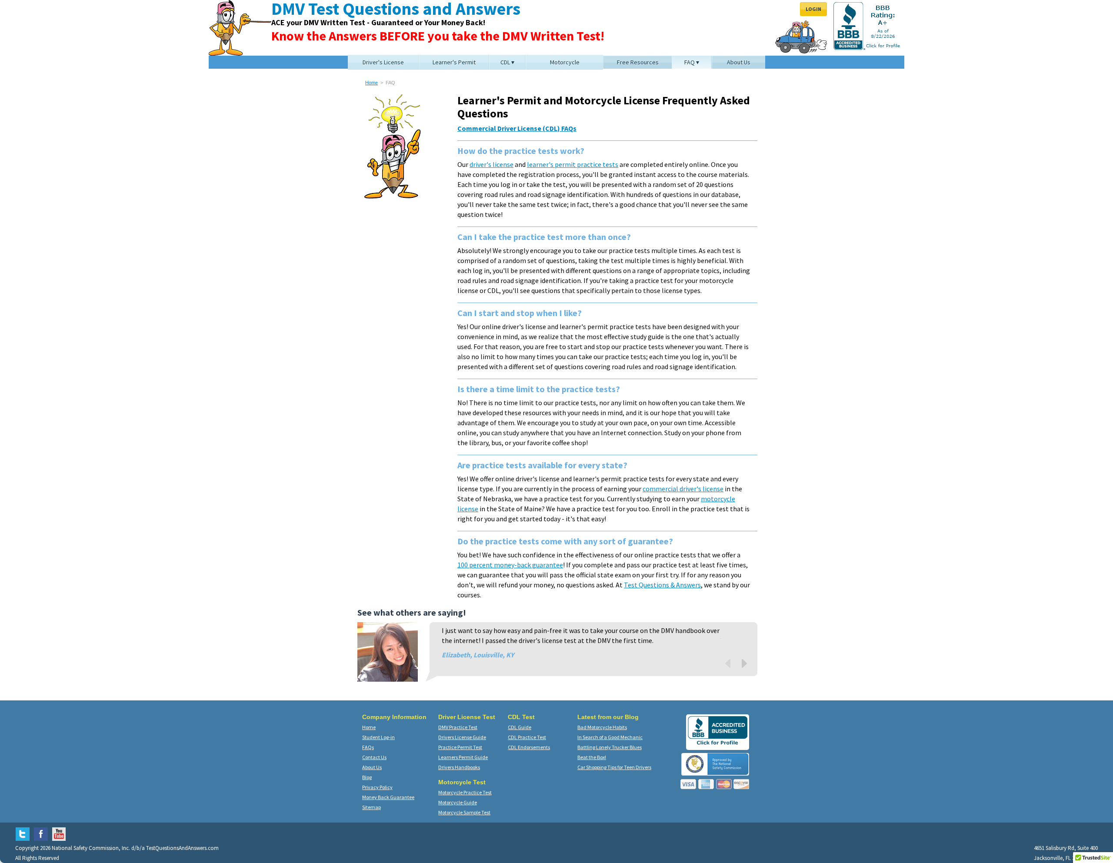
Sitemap (371, 807)
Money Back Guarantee (388, 797)
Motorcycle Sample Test (464, 812)
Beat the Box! (591, 757)
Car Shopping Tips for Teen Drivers (614, 767)
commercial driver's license (683, 488)
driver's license (491, 164)
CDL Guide (519, 727)
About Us (372, 767)
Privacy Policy (377, 787)
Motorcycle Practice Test (465, 792)
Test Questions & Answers (662, 584)
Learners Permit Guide (463, 757)
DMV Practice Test (457, 727)
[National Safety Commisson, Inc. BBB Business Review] (717, 744)
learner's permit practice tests (572, 164)
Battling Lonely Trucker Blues (609, 747)
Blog (367, 777)
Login (813, 9)
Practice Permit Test (460, 747)
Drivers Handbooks (459, 767)
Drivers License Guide (462, 737)
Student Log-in (378, 737)
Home (371, 82)
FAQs (368, 747)
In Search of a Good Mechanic (610, 737)
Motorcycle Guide (457, 802)
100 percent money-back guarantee (510, 564)
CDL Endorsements (529, 747)
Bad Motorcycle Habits (602, 727)
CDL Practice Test (527, 737)
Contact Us (374, 757)
